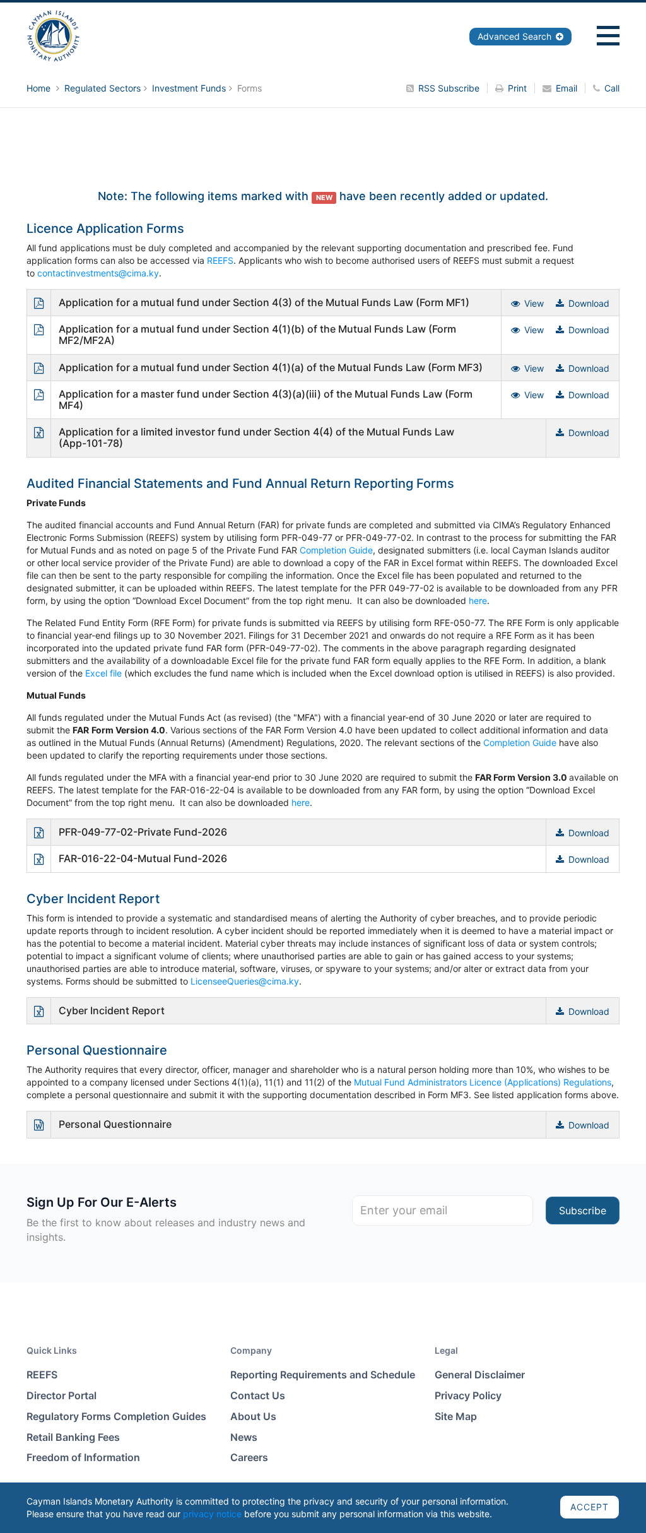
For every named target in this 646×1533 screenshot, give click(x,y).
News (243, 1437)
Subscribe (582, 1210)
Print (517, 88)
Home (39, 88)
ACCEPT (589, 1506)
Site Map (456, 1416)
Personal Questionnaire (115, 1124)
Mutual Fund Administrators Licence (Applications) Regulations (482, 1082)
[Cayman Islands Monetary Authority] (53, 35)
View (534, 303)
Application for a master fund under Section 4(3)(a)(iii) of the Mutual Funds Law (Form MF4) (266, 399)
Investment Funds (189, 88)
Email (566, 88)
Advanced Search (516, 36)
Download (588, 303)
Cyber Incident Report (112, 1010)
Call (612, 88)
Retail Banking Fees (73, 1437)
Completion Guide (336, 550)
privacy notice (212, 1513)
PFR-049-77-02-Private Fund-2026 (143, 832)
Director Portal (61, 1395)
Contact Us (257, 1395)
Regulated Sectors (102, 88)
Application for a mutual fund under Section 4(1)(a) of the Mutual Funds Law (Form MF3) (271, 367)
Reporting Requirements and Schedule (322, 1374)
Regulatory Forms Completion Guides (116, 1416)
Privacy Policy (468, 1395)
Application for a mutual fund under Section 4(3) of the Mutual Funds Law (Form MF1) (264, 302)
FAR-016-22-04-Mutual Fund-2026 (143, 858)
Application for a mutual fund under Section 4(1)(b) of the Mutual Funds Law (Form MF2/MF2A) (257, 334)
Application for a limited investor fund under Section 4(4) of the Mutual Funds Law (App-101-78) (256, 437)
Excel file (103, 673)
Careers (249, 1457)
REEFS (220, 260)
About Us (253, 1416)
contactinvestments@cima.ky (98, 273)
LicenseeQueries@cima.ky (243, 981)
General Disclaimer (480, 1374)
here (478, 600)
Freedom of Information (83, 1457)
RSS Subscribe (448, 88)
